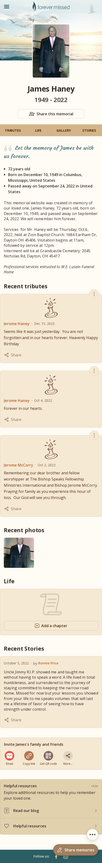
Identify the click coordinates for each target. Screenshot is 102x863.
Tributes (13, 130)
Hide (95, 786)
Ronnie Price (48, 663)
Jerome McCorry (18, 465)
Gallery (63, 130)
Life (38, 130)
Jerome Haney (17, 323)
